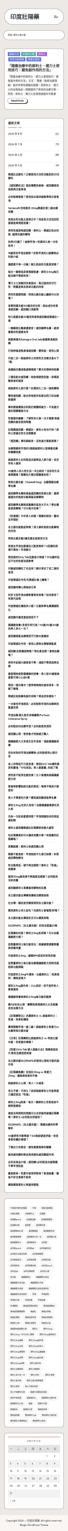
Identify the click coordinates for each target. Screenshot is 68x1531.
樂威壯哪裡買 (47, 1317)
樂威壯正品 (46, 1323)
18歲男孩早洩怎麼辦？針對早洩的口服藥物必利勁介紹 (33, 254)
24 (11, 1485)
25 (18, 1485)
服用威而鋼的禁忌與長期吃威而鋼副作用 (31, 1154)
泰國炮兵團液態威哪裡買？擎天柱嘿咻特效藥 (33, 369)
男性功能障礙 (17, 59)
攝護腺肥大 (25, 1277)
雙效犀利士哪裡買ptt (18, 1421)
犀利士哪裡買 (34, 1369)
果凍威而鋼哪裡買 (17, 1311)
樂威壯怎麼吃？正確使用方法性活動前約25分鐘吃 (33, 176)
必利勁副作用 (45, 1248)
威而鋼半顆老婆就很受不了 (23, 617)
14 (40, 1471)
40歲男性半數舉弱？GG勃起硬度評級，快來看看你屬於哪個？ (33, 1137)
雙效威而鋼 (14, 1415)
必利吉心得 (44, 1271)
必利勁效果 (31, 1260)
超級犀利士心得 (16, 1403)
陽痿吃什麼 (27, 1409)
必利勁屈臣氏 (15, 1260)
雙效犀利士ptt (30, 1415)
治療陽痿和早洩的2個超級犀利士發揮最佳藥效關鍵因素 (33, 450)
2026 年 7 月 (15, 144)
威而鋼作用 (40, 1225)
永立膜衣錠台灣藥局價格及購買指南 (28, 895)
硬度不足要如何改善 (38, 1392)
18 (18, 1478)
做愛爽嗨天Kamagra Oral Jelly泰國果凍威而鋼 (33, 341)
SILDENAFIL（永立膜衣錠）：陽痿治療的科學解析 (33, 1126)
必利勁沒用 (46, 1260)
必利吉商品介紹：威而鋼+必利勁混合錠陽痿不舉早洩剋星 (33, 1163)
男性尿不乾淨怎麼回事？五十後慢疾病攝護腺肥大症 (33, 776)
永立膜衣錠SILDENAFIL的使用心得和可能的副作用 (33, 1062)
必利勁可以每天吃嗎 (18, 1254)
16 (55, 1471)
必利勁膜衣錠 (30, 1265)
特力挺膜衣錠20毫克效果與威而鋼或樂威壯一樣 (33, 318)
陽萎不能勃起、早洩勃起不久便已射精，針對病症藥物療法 (33, 855)
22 (47, 1478)
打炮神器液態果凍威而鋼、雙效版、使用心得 (33, 350)
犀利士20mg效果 (17, 1363)
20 (33, 1478)
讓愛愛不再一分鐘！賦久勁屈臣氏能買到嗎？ (33, 264)
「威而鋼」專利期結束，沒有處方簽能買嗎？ (33, 441)
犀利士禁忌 (14, 1386)
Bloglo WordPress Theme (34, 1525)
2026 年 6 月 (15, 155)
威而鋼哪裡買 (15, 1237)
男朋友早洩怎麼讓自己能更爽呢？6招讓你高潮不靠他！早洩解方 (33, 547)
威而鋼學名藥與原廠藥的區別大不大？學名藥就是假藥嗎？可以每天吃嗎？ (33, 506)
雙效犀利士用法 (39, 1421)
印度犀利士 (29, 1214)
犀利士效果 (49, 1375)
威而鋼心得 (51, 1237)
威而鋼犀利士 (15, 1242)
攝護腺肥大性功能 (17, 1283)
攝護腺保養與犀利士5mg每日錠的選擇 (29, 996)
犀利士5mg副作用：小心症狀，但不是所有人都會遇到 (33, 987)
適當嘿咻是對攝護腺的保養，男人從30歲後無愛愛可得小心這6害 (33, 675)
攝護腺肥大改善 (16, 1288)
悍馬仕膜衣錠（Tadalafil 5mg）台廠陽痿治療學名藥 (33, 483)
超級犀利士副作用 (49, 1398)
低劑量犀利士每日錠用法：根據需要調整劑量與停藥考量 (33, 946)
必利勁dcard (15, 1248)
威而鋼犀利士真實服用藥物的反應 (27, 887)
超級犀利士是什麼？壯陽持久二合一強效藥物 (33, 388)
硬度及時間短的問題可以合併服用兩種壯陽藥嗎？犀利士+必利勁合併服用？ (33, 1115)
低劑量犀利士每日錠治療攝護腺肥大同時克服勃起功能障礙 (33, 964)
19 (25, 1478)
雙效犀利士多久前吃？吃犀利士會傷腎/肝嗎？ (34, 910)
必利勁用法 (14, 1265)
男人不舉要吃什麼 (17, 1392)
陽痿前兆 (14, 1409)
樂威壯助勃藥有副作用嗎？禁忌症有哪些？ (32, 696)
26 (25, 1485)
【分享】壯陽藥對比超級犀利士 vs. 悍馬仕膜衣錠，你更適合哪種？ (33, 1040)
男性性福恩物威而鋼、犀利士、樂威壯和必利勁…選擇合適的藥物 (33, 232)
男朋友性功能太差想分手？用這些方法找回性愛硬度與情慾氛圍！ (33, 221)
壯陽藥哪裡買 (46, 1219)
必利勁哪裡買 (37, 1254)
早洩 (34, 1294)
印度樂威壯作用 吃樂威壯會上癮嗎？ (28, 579)
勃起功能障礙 (47, 1208)
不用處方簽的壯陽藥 (18, 1208)
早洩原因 (45, 1294)
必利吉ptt (14, 1271)
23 (55, 1478)
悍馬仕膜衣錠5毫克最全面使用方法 (28, 538)
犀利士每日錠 (15, 1380)
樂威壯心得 (14, 1323)
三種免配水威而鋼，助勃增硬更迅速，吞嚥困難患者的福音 (33, 378)
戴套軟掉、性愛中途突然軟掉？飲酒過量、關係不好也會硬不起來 (33, 1175)
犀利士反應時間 (16, 1369)
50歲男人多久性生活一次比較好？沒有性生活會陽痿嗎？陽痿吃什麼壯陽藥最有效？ (33, 472)
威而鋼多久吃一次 (34, 1237)
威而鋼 (27, 1225)
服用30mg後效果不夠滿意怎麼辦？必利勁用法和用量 (33, 878)
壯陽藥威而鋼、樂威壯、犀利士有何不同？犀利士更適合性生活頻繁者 (33, 431)
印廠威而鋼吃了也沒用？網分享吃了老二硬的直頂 (33, 570)
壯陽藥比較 (14, 1225)
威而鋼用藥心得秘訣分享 (22, 587)
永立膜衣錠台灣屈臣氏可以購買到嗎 (28, 918)
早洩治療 (41, 1300)
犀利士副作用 (35, 1363)
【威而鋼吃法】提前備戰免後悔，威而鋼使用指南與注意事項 (33, 187)
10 (11, 1471)
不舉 (34, 1208)
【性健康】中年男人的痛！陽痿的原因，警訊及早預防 (33, 517)
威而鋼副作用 (48, 1231)
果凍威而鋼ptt (49, 1306)
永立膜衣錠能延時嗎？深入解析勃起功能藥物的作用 (33, 528)
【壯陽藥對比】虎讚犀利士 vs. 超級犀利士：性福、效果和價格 (33, 1017)
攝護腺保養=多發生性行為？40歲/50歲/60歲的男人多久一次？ (33, 626)
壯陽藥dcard (15, 1219)
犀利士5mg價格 (16, 1340)
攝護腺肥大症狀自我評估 (39, 1288)
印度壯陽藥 (24, 16)
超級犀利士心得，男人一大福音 (26, 1083)
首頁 (10, 35)
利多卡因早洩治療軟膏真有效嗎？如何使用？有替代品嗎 (33, 596)
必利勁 (44, 1242)
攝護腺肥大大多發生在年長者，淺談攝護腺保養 (33, 743)
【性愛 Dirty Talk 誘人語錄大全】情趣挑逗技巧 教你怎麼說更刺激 (33, 1051)
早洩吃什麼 (14, 1300)
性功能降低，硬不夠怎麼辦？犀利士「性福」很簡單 (33, 867)
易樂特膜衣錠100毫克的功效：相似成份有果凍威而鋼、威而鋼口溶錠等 (33, 307)
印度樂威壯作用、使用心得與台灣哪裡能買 (32, 643)
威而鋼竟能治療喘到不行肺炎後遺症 (28, 636)
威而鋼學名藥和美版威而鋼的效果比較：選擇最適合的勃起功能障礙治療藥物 (33, 495)
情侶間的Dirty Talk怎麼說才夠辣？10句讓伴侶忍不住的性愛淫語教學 (33, 559)
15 (47, 1471)
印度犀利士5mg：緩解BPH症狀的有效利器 (32, 955)
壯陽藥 (42, 1214)
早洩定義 (28, 1300)
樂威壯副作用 (30, 1317)
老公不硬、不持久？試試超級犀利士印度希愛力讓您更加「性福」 (33, 1092)
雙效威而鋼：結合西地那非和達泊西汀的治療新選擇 (33, 397)
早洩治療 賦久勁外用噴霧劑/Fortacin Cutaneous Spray (29, 716)
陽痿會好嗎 (42, 1409)
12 (25, 1471)
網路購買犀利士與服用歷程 (23, 1184)
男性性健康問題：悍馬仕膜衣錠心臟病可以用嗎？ (33, 296)
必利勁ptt (30, 1248)
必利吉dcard (47, 1265)
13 (33, 1471)
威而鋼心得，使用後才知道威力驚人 (28, 734)
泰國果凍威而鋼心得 (18, 1329)
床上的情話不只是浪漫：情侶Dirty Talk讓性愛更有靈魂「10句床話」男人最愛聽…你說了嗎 (33, 765)
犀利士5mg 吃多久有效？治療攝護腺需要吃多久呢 (33, 806)
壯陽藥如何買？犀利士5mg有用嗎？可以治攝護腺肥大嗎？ (33, 934)
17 (11, 1478)
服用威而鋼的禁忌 (30, 1306)
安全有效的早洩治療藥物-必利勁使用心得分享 (32, 754)
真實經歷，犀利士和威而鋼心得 (26, 846)
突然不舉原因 (15, 1398)
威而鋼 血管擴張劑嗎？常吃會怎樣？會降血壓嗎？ (33, 653)
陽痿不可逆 (42, 1403)
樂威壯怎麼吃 (30, 1323)
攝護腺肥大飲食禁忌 (18, 1294)
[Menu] (56, 17)
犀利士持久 (35, 1375)
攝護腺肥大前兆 (42, 1277)
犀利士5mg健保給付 (48, 1334)
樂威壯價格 (14, 1317)
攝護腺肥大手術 (36, 1283)
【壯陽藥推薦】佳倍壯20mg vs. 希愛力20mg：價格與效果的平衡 (30, 1073)
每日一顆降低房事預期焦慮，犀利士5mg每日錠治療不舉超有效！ (33, 273)
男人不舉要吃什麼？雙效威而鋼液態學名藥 (32, 797)
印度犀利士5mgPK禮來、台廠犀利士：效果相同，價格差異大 (33, 976)
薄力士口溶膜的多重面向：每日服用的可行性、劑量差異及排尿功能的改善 (32, 284)
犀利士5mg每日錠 (36, 1357)
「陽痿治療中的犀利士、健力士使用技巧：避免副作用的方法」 (33, 68)
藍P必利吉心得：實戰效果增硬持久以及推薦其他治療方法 (33, 1006)
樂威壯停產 (46, 1311)
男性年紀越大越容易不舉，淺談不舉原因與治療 (33, 664)
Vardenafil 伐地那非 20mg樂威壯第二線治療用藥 (33, 209)
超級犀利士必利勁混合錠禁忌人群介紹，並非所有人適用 (33, 461)
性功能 (13, 1277)
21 (40, 1478)
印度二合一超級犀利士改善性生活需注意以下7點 (33, 360)
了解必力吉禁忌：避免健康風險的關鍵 (29, 1147)
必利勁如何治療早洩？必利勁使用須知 (29, 726)
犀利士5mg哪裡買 (17, 1352)
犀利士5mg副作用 (36, 1340)
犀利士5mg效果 (16, 1357)
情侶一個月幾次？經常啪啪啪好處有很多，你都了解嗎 (33, 686)
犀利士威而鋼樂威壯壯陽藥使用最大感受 (31, 827)
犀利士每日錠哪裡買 (35, 1380)
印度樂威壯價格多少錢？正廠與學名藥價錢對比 (33, 607)
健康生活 (14, 53)
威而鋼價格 (33, 1231)
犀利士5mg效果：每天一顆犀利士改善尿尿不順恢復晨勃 (33, 1103)
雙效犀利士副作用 (49, 1415)
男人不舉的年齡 (31, 1386)
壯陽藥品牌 (31, 1219)
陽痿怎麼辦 (34, 59)
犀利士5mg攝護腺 (37, 1352)
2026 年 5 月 (15, 165)
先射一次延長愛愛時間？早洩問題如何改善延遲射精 (33, 818)
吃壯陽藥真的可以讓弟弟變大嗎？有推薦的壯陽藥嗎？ (33, 837)
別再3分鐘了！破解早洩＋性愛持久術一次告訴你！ (33, 243)
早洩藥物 (14, 1306)
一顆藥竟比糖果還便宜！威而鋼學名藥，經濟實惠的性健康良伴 (33, 329)
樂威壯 (33, 1311)
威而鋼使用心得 (16, 1231)
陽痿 (30, 1403)
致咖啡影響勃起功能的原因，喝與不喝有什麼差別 (33, 788)
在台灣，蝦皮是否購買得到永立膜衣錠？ (31, 903)
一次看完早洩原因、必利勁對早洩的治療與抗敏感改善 (33, 705)
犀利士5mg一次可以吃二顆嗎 (22, 1334)
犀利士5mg (47, 1329)
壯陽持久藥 (28, 53)
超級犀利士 (31, 1398)
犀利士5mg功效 (16, 1346)
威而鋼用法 (31, 1242)
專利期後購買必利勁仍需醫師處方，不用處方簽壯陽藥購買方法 (33, 408)
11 (18, 1471)
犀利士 (42, 53)
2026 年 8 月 (15, 133)
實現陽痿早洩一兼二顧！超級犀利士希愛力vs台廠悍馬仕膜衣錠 (33, 1028)
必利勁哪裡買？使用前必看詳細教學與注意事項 (33, 198)
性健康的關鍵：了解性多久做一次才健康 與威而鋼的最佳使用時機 (33, 420)
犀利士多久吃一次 (17, 1375)
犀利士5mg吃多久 (36, 1346)
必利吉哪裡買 (29, 1271)
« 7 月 (13, 1501)
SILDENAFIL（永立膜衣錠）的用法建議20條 (32, 925)
